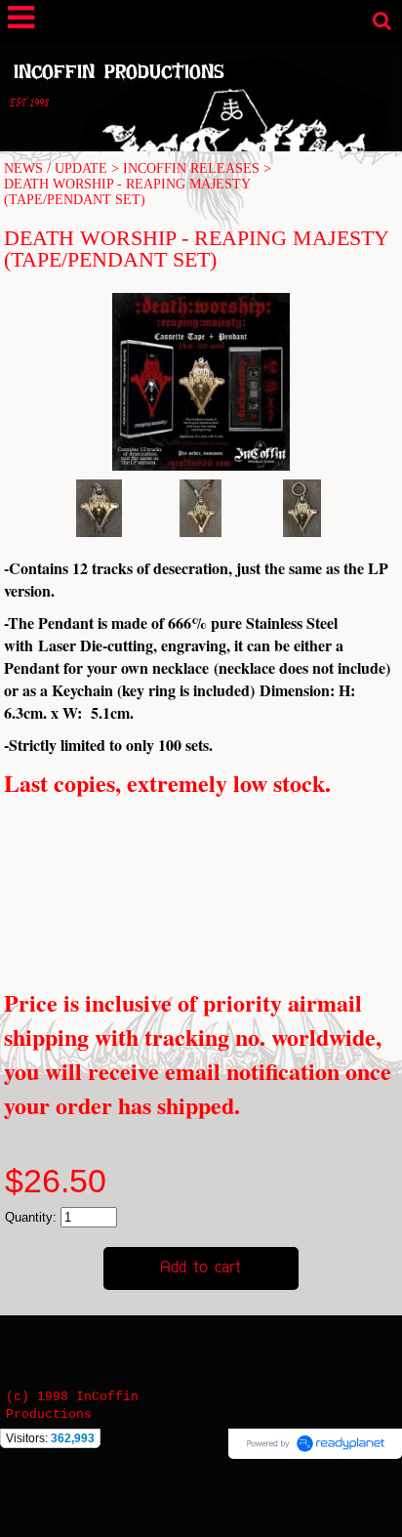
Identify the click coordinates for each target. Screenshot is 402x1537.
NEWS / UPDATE (55, 168)
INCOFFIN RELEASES (191, 168)
